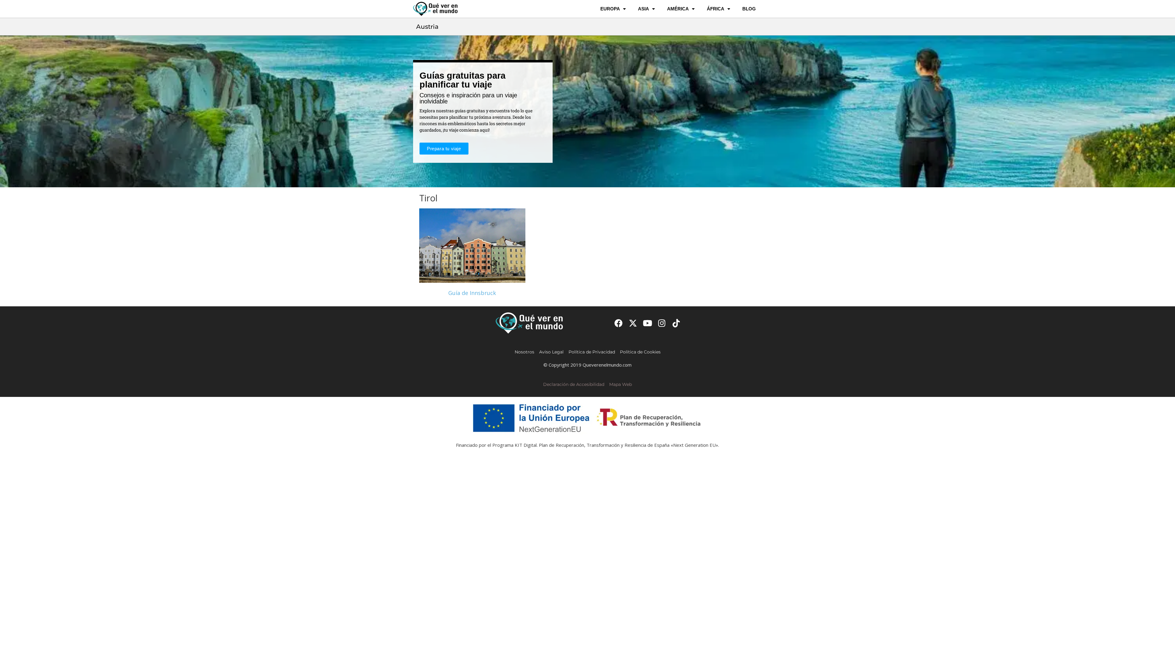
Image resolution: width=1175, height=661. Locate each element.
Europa (610, 8)
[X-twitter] (633, 323)
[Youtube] (647, 323)
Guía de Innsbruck (472, 293)
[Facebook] (618, 323)
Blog (749, 8)
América (678, 8)
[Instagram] (662, 323)
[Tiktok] (676, 323)
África (715, 8)
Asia (643, 8)
